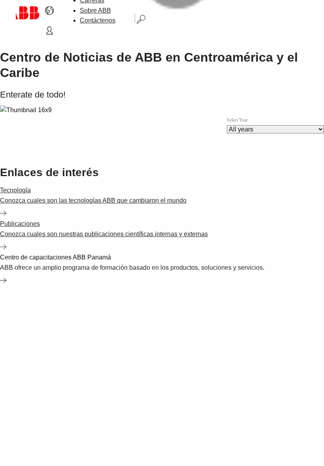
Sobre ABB (95, 10)
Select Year (237, 120)
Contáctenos (97, 20)
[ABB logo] (28, 12)
